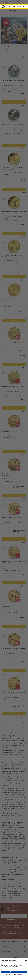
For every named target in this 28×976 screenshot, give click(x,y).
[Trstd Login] (25, 6)
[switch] (24, 6)
